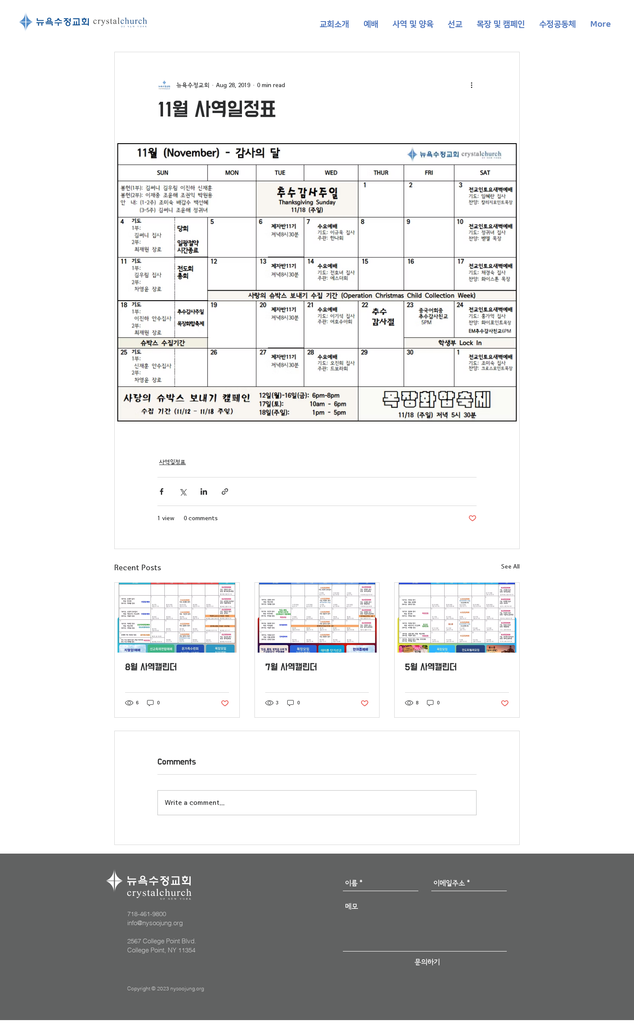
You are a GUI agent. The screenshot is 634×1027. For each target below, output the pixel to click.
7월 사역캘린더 (291, 667)
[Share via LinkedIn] (204, 491)
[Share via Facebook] (161, 491)
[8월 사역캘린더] (177, 618)
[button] (334, 24)
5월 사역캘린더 (431, 667)
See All (510, 566)
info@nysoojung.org (155, 923)
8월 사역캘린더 (151, 667)
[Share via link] (225, 491)
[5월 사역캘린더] (457, 618)
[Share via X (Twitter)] (183, 491)
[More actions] (471, 85)
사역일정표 (172, 462)
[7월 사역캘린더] (317, 618)
